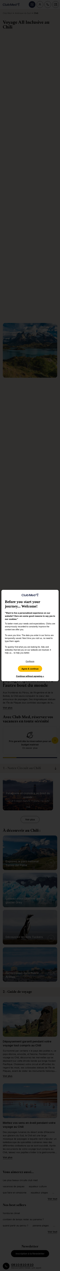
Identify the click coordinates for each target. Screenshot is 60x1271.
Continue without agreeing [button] (30, 676)
